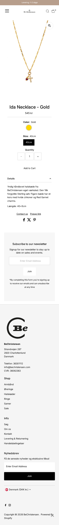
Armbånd (9, 384)
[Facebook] (5, 505)
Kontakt (8, 434)
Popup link (35, 214)
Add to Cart (29, 168)
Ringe (7, 399)
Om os (7, 429)
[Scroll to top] (52, 516)
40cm (29, 142)
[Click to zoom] (49, 25)
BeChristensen (31, 514)
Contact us (22, 214)
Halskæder (9, 394)
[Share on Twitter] (29, 220)
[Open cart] (53, 11)
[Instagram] (10, 505)
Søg (6, 424)
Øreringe (8, 389)
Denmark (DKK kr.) (18, 489)
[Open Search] (47, 11)
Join (29, 271)
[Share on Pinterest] (34, 220)
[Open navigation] (7, 11)
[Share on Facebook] (24, 220)
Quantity (29, 149)
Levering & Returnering (16, 438)
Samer (7, 403)
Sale (6, 408)
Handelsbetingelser (14, 443)
